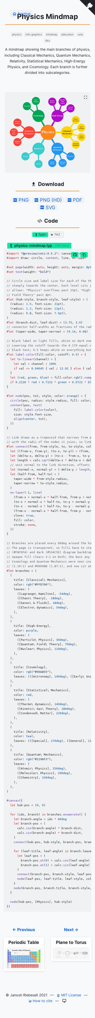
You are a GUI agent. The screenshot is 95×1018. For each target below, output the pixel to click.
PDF (77, 200)
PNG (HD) (51, 200)
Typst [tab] (42, 234)
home (24, 14)
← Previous (23, 929)
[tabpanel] (47, 580)
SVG (50, 207)
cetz (80, 34)
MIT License (70, 995)
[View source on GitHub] (74, 254)
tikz (47, 40)
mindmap (51, 34)
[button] (84, 254)
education (67, 34)
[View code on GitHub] (87, 7)
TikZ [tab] (57, 234)
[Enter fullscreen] (85, 97)
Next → (71, 929)
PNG (24, 200)
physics (16, 34)
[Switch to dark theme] (64, 1000)
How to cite (42, 1001)
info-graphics (33, 34)
